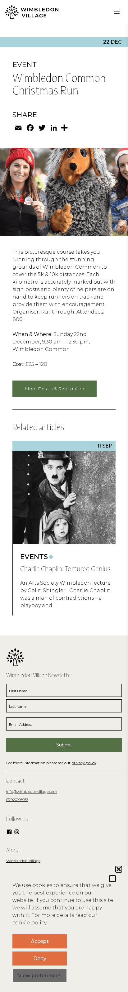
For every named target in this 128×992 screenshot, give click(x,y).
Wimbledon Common (71, 267)
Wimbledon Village (23, 860)
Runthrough (57, 312)
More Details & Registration (54, 388)
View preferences (40, 976)
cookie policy (29, 923)
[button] (112, 878)
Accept (40, 941)
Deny (39, 958)
